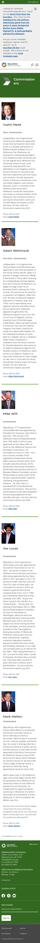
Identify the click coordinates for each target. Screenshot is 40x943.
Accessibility (6, 934)
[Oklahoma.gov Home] (3, 2)
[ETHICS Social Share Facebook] (3, 895)
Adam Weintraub (16, 376)
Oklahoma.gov (7, 928)
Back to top (33, 844)
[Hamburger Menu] (36, 65)
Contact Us (6, 880)
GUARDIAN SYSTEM (8, 888)
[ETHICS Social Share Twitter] (9, 895)
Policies (22, 928)
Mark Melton (14, 826)
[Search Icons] (32, 65)
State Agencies (33, 2)
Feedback (23, 934)
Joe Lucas (12, 677)
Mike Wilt (12, 509)
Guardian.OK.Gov (11, 47)
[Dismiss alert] (35, 8)
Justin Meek (13, 217)
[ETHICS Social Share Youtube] (14, 895)
